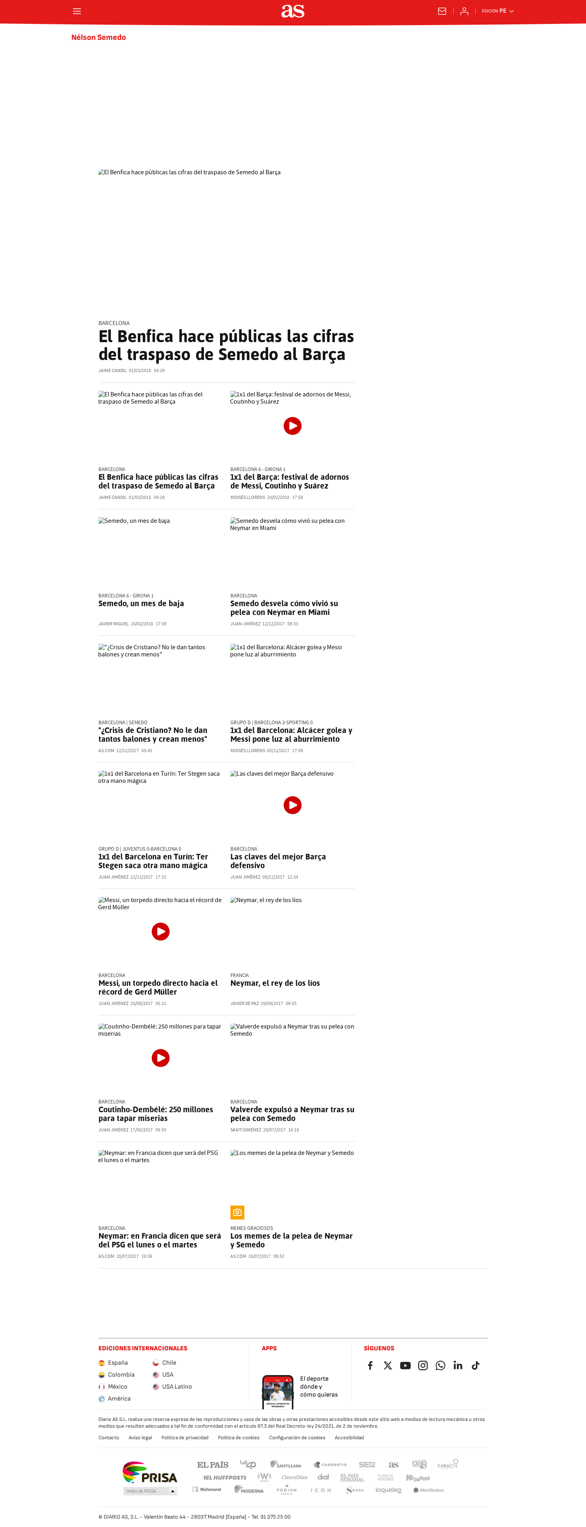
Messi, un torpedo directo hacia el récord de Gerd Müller (158, 987)
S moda (354, 1490)
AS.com (394, 1464)
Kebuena (418, 1478)
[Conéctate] (464, 11)
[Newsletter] (442, 11)
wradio (264, 1478)
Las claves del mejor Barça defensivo (278, 861)
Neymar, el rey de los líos (275, 983)
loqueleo (388, 1490)
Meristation (428, 1490)
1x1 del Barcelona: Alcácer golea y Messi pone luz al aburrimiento (291, 734)
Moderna (249, 1490)
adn (420, 1464)
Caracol (448, 1464)
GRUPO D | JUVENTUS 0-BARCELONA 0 (139, 849)
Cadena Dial (324, 1478)
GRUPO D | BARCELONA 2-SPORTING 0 (271, 723)
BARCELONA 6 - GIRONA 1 (257, 470)
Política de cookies (239, 1437)
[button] (150, 1491)
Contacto (108, 1437)
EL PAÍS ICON (320, 1490)
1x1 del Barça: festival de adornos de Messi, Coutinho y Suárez (289, 481)
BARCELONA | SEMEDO (122, 723)
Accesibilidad (349, 1437)
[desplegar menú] (77, 11)
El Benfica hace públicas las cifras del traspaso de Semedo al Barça (226, 345)
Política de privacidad (184, 1437)
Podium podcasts (286, 1490)
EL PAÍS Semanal (352, 1478)
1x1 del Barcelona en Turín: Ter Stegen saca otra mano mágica (153, 861)
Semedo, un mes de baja (141, 603)
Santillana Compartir (330, 1464)
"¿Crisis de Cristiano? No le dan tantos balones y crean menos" (152, 734)
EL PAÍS (212, 1464)
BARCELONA (114, 323)
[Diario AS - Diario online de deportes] (293, 11)
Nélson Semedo (98, 37)
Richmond (206, 1489)
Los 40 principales (248, 1464)
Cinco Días (294, 1478)
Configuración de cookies (297, 1437)
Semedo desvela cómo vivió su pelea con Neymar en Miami (284, 608)
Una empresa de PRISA (150, 1472)
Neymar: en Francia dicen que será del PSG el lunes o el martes (159, 1240)
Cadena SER (367, 1464)
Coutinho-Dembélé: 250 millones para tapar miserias (155, 1114)
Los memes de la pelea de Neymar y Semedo (291, 1240)
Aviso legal (140, 1437)
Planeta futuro (385, 1478)
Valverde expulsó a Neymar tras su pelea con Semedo (292, 1114)
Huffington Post (224, 1478)
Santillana (286, 1464)
